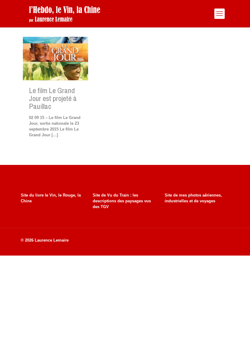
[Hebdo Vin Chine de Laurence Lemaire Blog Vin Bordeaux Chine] (64, 13)
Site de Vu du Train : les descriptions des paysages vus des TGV (122, 201)
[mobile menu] (219, 14)
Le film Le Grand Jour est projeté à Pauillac (53, 98)
